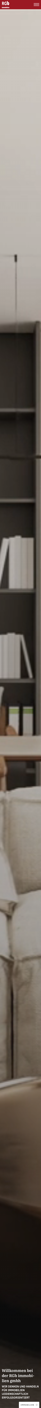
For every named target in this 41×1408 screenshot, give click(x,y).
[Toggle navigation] (36, 4)
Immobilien (27, 1405)
